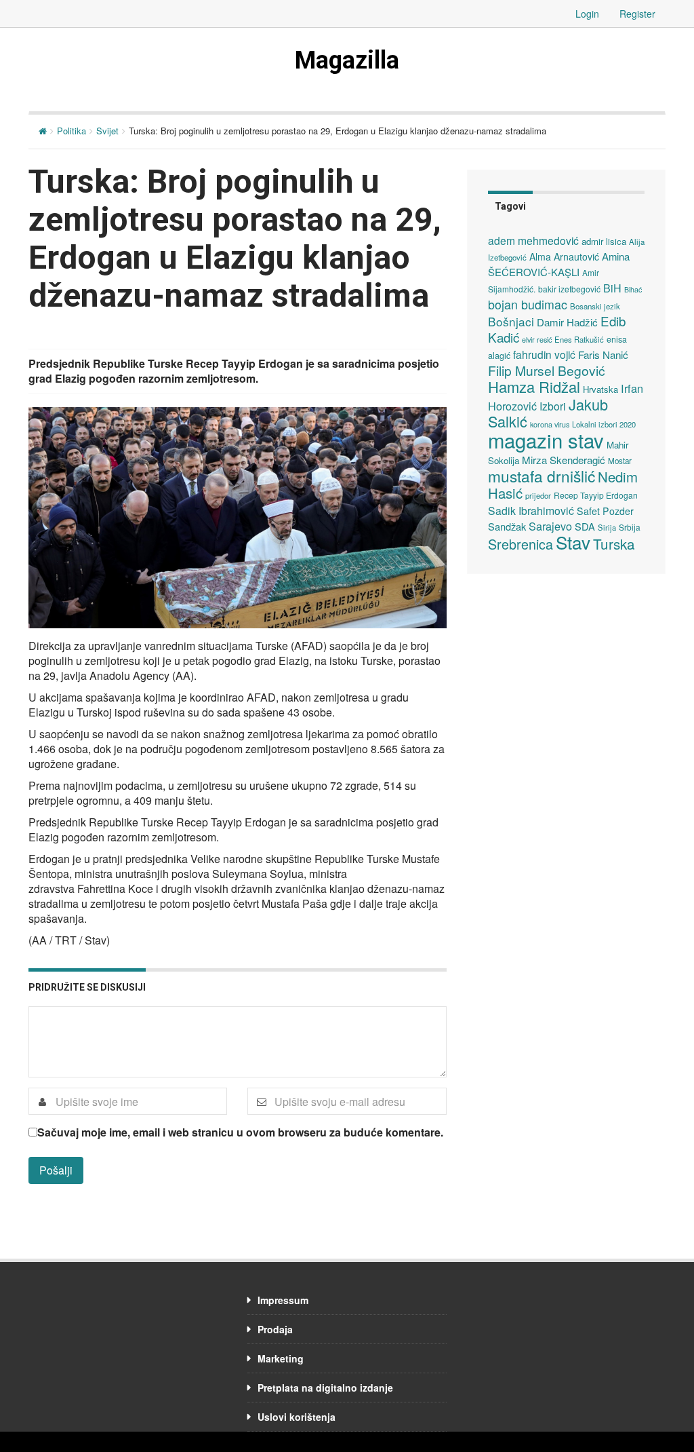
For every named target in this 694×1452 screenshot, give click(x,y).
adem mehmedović (533, 240)
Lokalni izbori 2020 (604, 424)
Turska (614, 543)
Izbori (552, 405)
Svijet (107, 130)
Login (587, 13)
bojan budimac (527, 304)
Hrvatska (600, 389)
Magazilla (347, 60)
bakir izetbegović (569, 288)
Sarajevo (550, 526)
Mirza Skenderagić (563, 460)
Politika (71, 130)
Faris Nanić (603, 354)
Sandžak (507, 526)
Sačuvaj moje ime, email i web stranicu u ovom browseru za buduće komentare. (240, 1132)
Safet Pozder (605, 511)
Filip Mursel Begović (546, 370)
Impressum (283, 1300)
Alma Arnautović (564, 256)
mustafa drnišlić (541, 475)
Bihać (633, 289)
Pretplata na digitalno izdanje (325, 1387)
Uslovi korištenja (296, 1417)
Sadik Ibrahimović (531, 510)
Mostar (620, 460)
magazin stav (546, 439)
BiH (612, 288)
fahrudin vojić (544, 354)
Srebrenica (520, 544)
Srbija (629, 527)
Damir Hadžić (567, 322)
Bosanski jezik (595, 306)
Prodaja (275, 1329)
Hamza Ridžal (534, 386)
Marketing (281, 1358)
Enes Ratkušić (579, 339)
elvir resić (537, 339)
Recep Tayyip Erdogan (596, 495)
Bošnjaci (511, 321)
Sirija (607, 527)
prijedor (538, 495)
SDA (585, 526)
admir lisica (603, 241)
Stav (573, 541)
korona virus (549, 424)
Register (637, 13)
